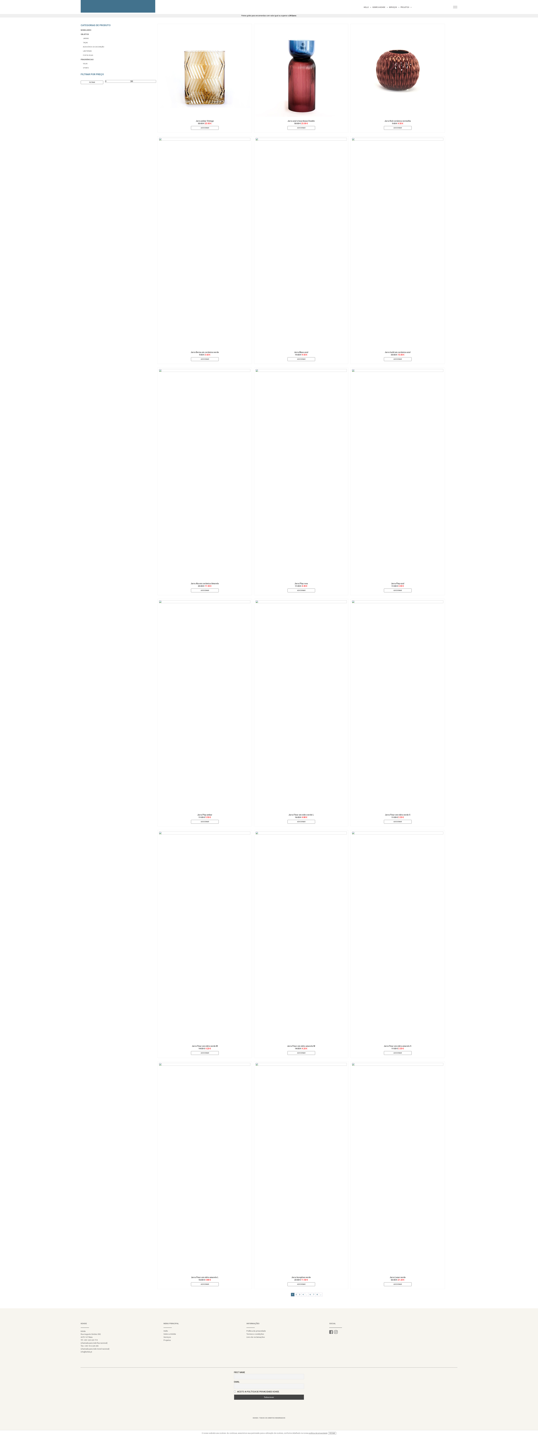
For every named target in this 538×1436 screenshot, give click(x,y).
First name (239, 1372)
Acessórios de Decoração (93, 47)
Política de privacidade (256, 1331)
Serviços (393, 7)
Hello (366, 7)
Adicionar (205, 128)
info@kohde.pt (86, 1352)
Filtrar (92, 82)
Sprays (86, 68)
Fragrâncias (87, 59)
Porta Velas (88, 55)
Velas (85, 64)
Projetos (405, 7)
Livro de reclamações (255, 1337)
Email (237, 1382)
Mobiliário (86, 30)
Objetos (85, 34)
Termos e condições (255, 1334)
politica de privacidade (318, 1433)
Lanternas (87, 51)
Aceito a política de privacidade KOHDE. (258, 1391)
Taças (85, 43)
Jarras (86, 38)
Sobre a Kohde (378, 7)
